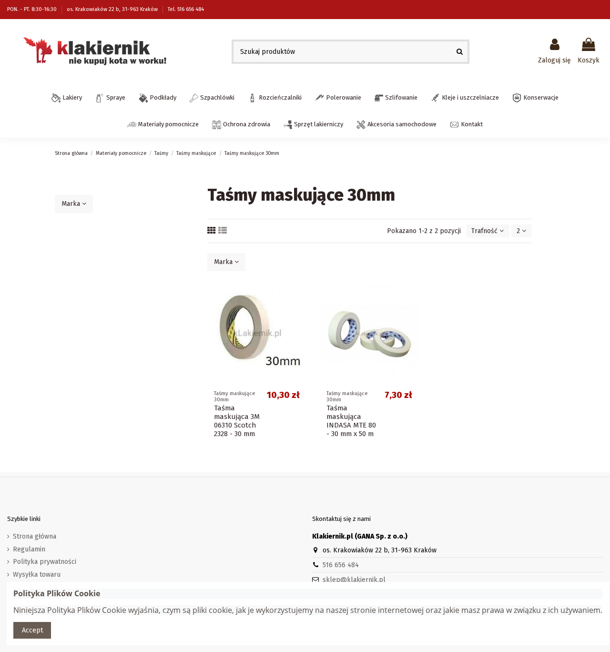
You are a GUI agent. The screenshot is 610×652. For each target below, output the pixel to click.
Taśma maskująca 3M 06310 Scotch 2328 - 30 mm (237, 421)
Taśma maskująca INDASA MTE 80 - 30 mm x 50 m (351, 421)
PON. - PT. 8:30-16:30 (32, 9)
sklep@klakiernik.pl (354, 580)
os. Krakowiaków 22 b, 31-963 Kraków (113, 9)
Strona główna (34, 536)
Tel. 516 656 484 (186, 9)
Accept (32, 630)
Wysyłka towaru (37, 574)
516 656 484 (341, 565)
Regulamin (29, 549)
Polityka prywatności (44, 562)
